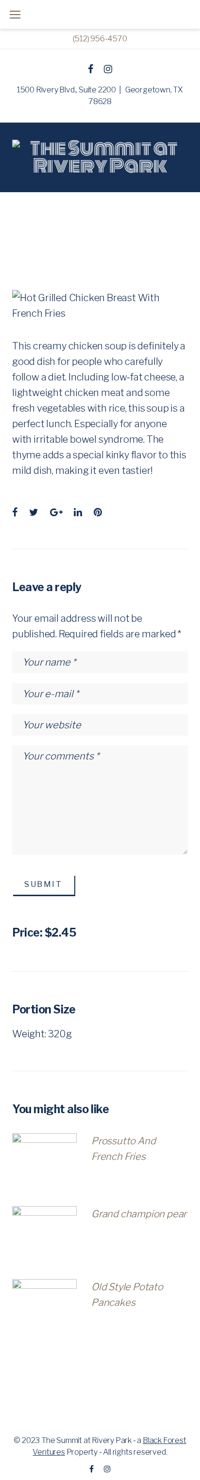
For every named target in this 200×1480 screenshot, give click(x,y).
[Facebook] (91, 69)
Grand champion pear (138, 1214)
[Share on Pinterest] (98, 512)
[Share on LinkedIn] (78, 512)
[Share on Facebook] (14, 512)
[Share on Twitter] (33, 512)
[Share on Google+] (56, 512)
